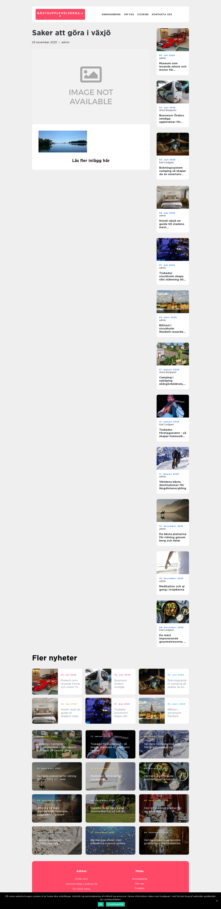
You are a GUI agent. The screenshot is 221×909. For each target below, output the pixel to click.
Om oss (129, 14)
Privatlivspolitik (115, 904)
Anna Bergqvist (167, 110)
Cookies (143, 14)
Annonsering (111, 14)
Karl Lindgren (166, 162)
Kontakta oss (162, 14)
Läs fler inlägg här (91, 160)
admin (65, 42)
